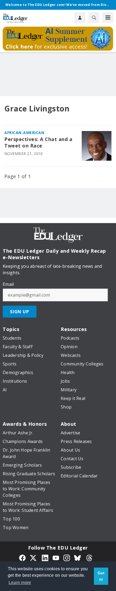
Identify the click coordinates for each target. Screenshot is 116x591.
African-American (24, 132)
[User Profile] (79, 17)
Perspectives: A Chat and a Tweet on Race (38, 142)
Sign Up (19, 312)
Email (8, 284)
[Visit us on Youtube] (56, 557)
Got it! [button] (101, 576)
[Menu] (108, 17)
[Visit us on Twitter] (33, 557)
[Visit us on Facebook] (22, 557)
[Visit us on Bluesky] (78, 557)
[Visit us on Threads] (89, 557)
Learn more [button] (20, 582)
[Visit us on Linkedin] (45, 557)
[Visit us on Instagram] (66, 557)
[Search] (93, 17)
